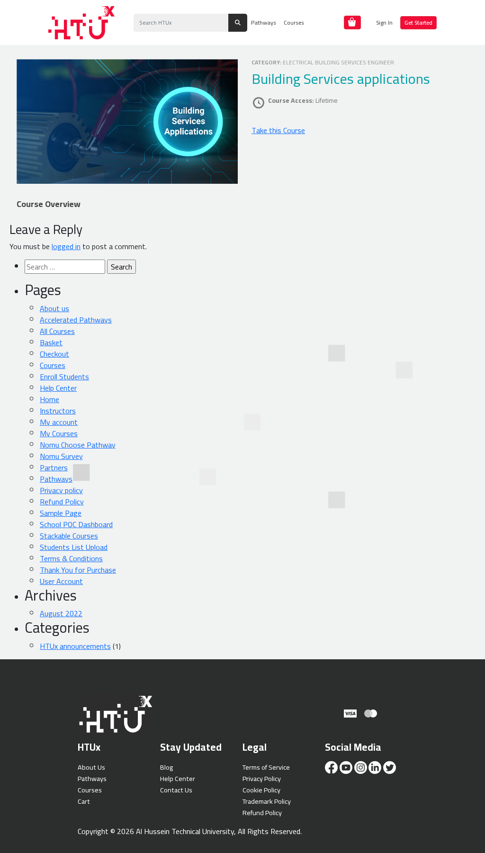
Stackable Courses (69, 536)
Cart (84, 801)
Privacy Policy (261, 778)
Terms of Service (266, 767)
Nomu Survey (61, 456)
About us (54, 308)
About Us (91, 767)
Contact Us (176, 789)
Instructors (58, 411)
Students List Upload (74, 547)
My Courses (59, 433)
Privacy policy (61, 490)
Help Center (58, 388)
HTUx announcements (75, 646)
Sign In (384, 22)
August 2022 (61, 613)
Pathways (263, 22)
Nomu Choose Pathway (78, 445)
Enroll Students (64, 376)
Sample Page (60, 513)
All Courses (57, 331)
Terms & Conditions (71, 558)
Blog (166, 767)
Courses (294, 22)
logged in (66, 246)
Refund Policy (62, 501)
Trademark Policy (266, 801)
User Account (61, 581)
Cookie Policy (261, 789)
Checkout (54, 354)
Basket (51, 342)
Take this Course (278, 130)
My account (59, 422)
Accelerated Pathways (76, 320)
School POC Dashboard (76, 524)
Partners (54, 467)
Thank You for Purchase (78, 570)
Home (49, 399)
